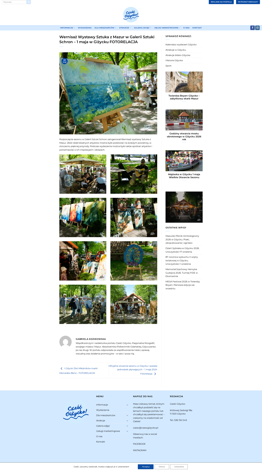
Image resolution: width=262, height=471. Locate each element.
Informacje (66, 28)
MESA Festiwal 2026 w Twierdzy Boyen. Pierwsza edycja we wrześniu (183, 285)
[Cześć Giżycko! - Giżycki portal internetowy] (131, 14)
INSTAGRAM (139, 450)
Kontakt (197, 28)
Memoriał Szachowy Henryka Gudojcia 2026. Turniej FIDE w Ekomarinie (182, 273)
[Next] (201, 206)
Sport (169, 65)
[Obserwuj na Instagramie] (257, 28)
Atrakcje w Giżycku (176, 50)
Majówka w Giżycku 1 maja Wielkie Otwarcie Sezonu (184, 176)
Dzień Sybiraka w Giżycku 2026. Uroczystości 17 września (182, 250)
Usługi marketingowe (166, 28)
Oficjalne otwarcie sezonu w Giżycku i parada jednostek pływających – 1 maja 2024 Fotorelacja (133, 370)
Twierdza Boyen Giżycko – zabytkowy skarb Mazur (184, 97)
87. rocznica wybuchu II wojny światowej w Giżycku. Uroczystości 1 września (182, 260)
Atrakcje (124, 28)
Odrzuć (162, 466)
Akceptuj (145, 466)
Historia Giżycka (174, 60)
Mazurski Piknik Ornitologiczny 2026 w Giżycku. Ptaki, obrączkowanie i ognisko (182, 239)
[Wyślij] (29, 2)
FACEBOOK (139, 444)
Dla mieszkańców (104, 28)
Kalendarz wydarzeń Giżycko (181, 44)
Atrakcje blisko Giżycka (178, 55)
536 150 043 (180, 420)
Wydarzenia (85, 28)
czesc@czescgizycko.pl (145, 427)
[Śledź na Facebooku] (252, 28)
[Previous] (167, 206)
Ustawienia (179, 466)
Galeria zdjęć (141, 28)
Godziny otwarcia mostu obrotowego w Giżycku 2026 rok (184, 136)
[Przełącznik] (127, 404)
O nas (186, 28)
